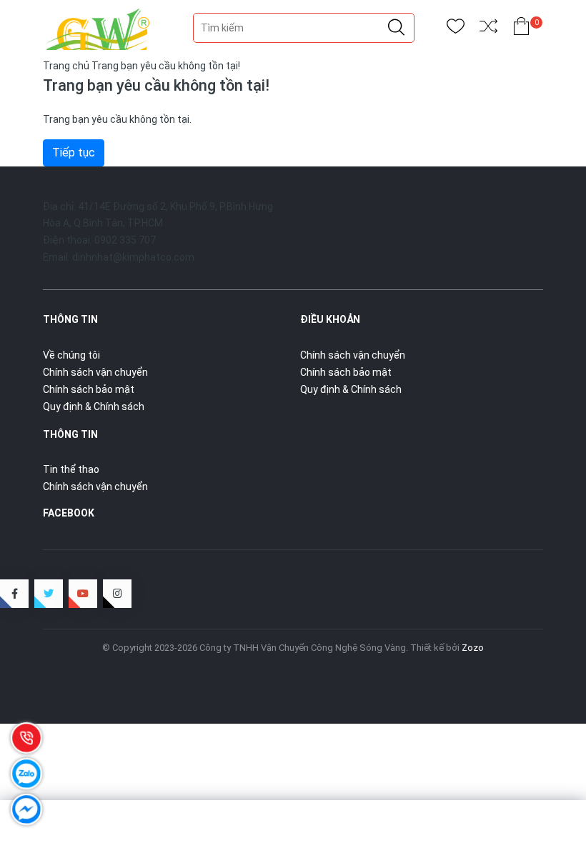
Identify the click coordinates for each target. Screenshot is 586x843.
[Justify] (396, 28)
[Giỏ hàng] (521, 29)
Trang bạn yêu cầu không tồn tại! (165, 65)
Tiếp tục (73, 152)
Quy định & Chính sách (93, 406)
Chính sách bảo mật (88, 389)
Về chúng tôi (71, 355)
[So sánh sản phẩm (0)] (488, 29)
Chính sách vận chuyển (95, 372)
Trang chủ (66, 65)
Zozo (473, 647)
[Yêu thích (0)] (456, 29)
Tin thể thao (71, 469)
